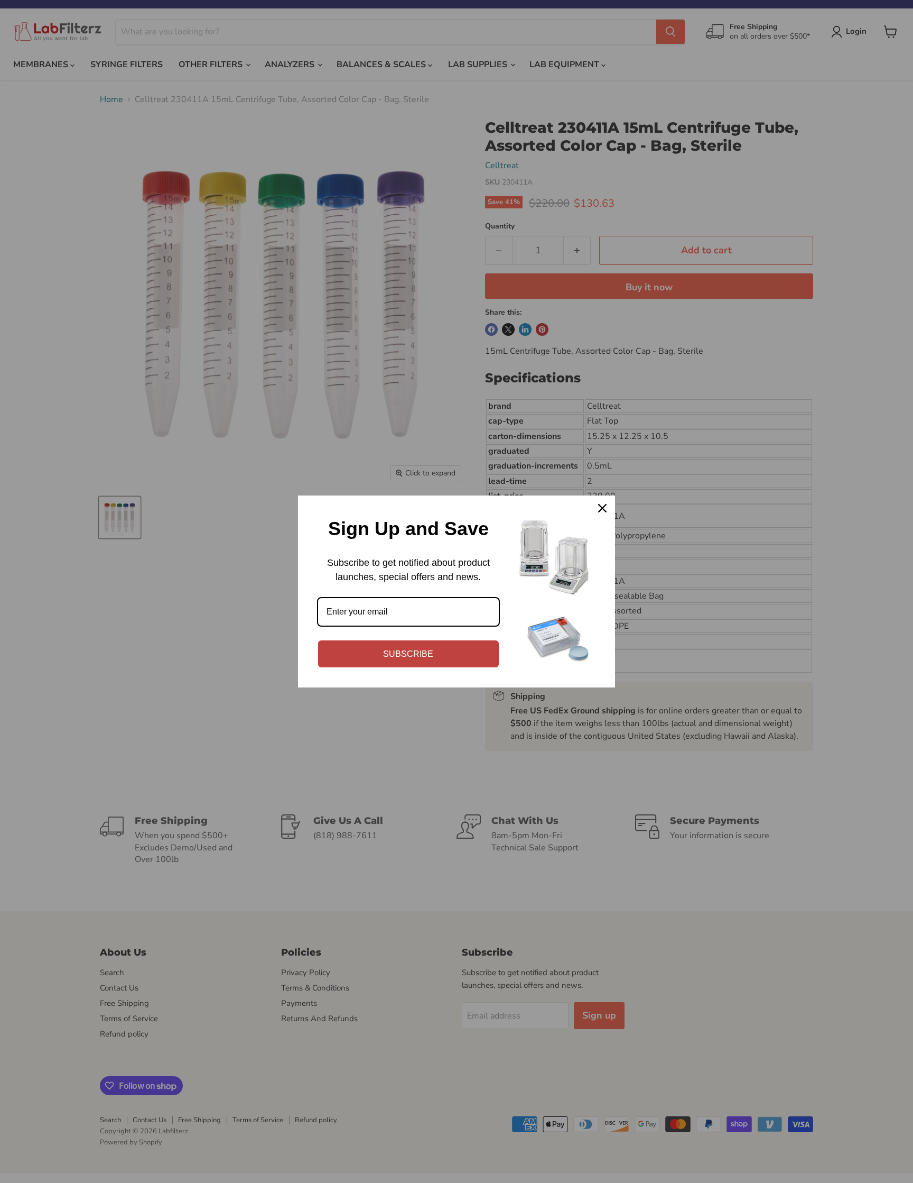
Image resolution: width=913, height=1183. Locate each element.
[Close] (602, 508)
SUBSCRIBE (408, 653)
